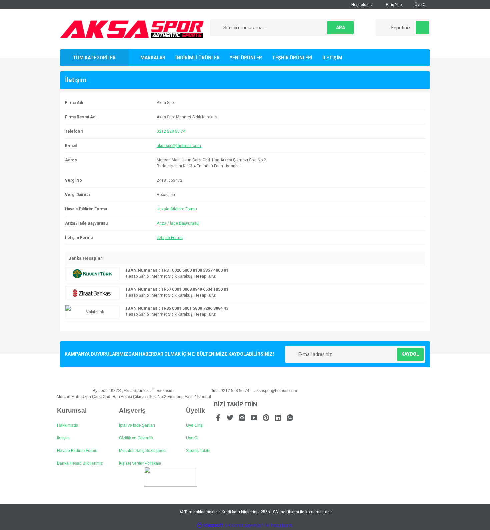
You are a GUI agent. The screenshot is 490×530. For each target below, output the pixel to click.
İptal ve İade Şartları (137, 425)
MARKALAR (152, 57)
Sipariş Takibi (198, 450)
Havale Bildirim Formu (177, 209)
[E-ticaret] (244, 525)
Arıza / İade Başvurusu (178, 223)
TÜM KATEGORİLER (94, 57)
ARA (340, 27)
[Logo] (132, 29)
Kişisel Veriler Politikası (140, 463)
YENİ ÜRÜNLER (246, 57)
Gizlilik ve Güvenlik (136, 438)
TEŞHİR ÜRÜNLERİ (292, 57)
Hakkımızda (67, 425)
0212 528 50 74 (171, 131)
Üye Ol (420, 4)
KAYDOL (410, 354)
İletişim (63, 438)
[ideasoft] (210, 525)
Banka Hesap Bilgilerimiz (80, 463)
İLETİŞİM (332, 57)
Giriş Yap (393, 4)
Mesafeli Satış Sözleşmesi (142, 450)
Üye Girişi (195, 425)
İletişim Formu (170, 237)
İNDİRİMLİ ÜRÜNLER (197, 57)
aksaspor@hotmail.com (179, 145)
